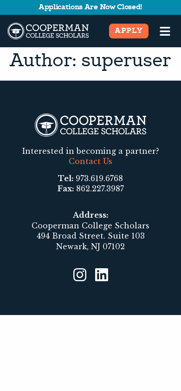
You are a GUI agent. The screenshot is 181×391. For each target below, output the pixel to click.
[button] (165, 31)
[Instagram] (79, 274)
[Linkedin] (101, 274)
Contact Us (90, 161)
